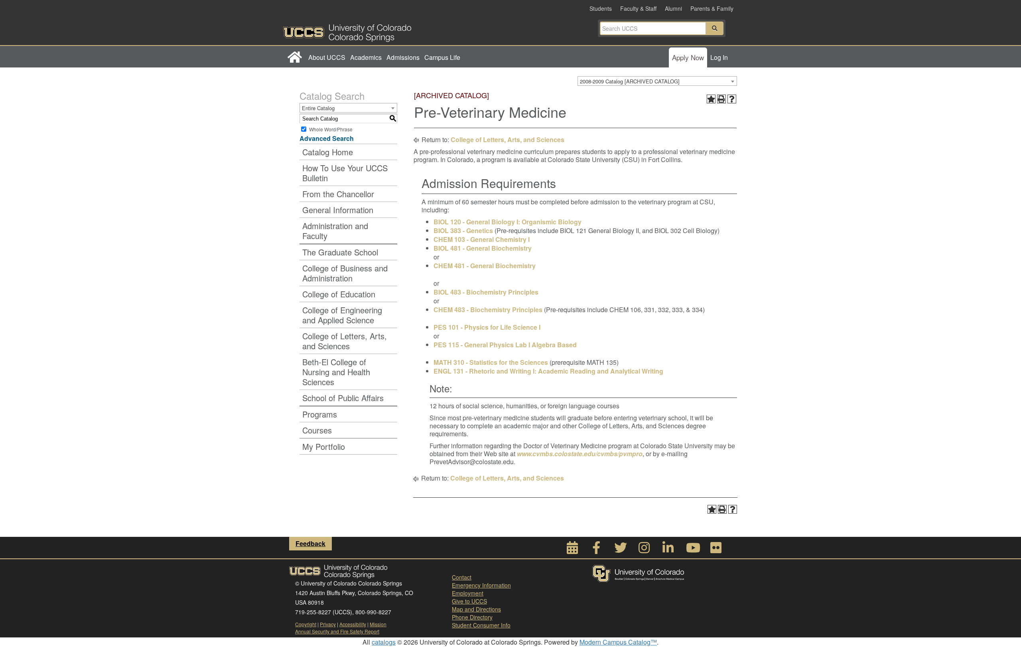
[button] (714, 28)
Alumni (673, 8)
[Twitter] (620, 549)
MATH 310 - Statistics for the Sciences (491, 362)
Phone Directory (472, 617)
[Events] (572, 549)
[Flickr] (716, 549)
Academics (366, 57)
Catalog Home (327, 152)
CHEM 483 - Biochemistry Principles (488, 309)
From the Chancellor (338, 194)
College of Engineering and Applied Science (342, 315)
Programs (319, 414)
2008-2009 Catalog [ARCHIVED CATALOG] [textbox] (630, 81)
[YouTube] (692, 549)
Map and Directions (476, 609)
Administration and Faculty (335, 230)
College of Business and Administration (345, 273)
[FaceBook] (596, 549)
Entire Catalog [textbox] (318, 108)
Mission (378, 624)
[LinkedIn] (668, 549)
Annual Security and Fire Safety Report (337, 631)
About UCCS (326, 57)
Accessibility (352, 624)
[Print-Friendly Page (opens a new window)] (721, 99)
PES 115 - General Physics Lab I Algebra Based (505, 344)
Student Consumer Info (481, 625)
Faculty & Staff (638, 8)
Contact (461, 577)
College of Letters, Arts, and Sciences (344, 341)
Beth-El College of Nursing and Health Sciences (336, 372)
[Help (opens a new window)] (731, 99)
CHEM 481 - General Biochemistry (485, 265)
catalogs (384, 642)
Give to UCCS (469, 601)
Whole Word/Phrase (331, 129)
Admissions (403, 57)
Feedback (310, 543)
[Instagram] (644, 549)
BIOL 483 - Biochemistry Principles (486, 292)
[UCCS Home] (396, 31)
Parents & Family (711, 8)
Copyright (305, 624)
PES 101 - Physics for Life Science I (487, 327)
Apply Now (688, 57)
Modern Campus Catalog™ (618, 642)
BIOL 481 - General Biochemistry (483, 248)
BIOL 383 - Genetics (463, 230)
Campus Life (442, 57)
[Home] (294, 57)
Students (600, 8)
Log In (719, 57)
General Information (337, 210)
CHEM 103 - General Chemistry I (482, 239)
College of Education (338, 294)
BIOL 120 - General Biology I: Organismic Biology (507, 221)
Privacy (328, 624)
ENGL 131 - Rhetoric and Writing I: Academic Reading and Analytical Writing (548, 371)
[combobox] (657, 81)
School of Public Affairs (343, 398)
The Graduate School (340, 252)
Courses (317, 430)
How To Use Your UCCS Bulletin (345, 173)
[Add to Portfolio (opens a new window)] (711, 99)
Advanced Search (327, 138)
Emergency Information (481, 585)
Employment (467, 593)
